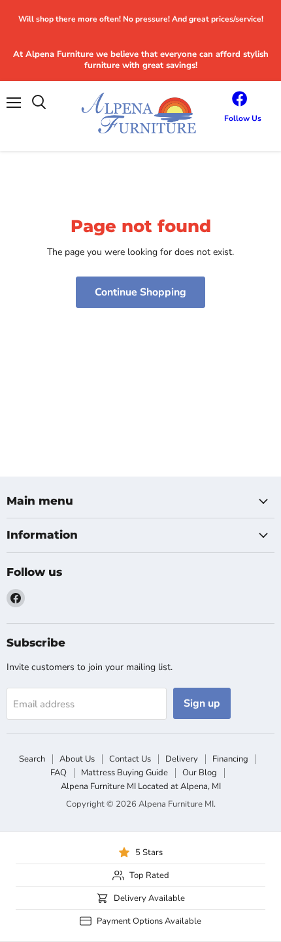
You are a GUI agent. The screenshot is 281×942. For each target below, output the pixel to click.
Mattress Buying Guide (124, 773)
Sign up (202, 703)
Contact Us (130, 759)
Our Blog (199, 773)
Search (32, 759)
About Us (77, 759)
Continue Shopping (140, 292)
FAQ (58, 773)
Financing (230, 759)
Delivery (181, 759)
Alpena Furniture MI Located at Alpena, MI (141, 786)
